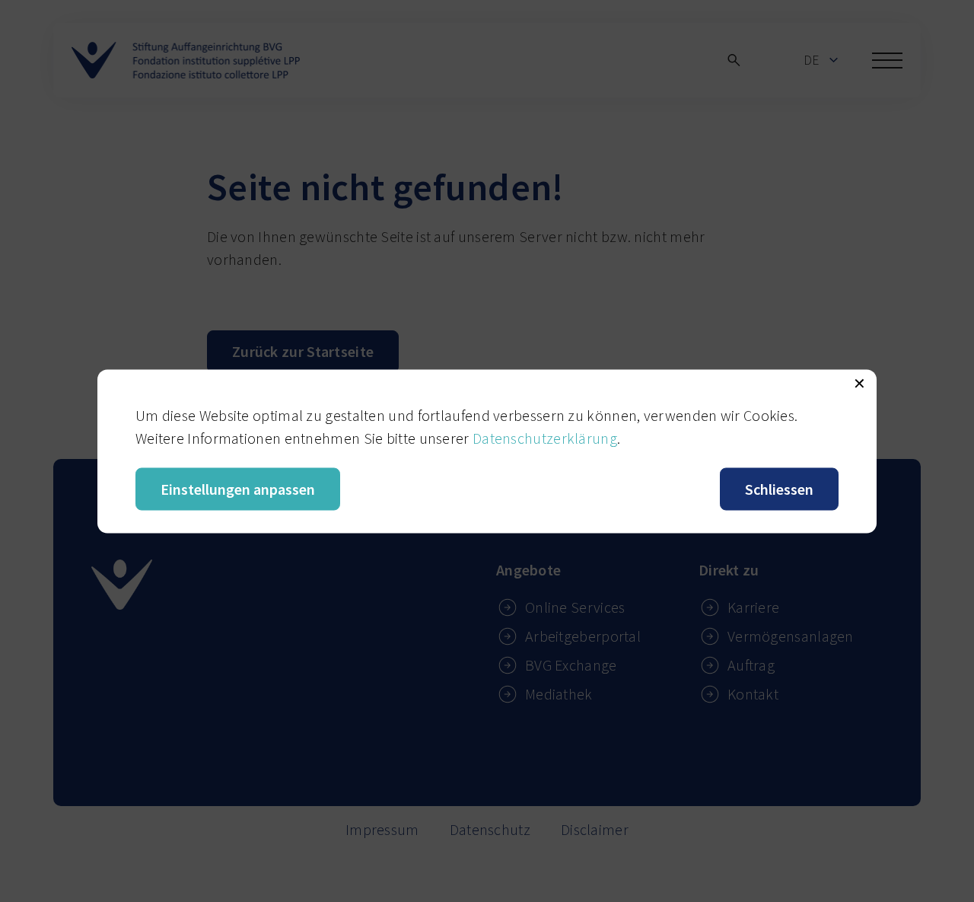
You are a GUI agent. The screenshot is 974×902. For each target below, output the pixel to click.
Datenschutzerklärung (545, 437)
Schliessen (779, 488)
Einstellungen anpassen (238, 488)
